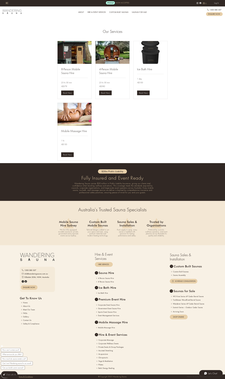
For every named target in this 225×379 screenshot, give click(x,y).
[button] (205, 3)
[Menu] (7, 3)
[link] (74, 71)
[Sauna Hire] (96, 273)
